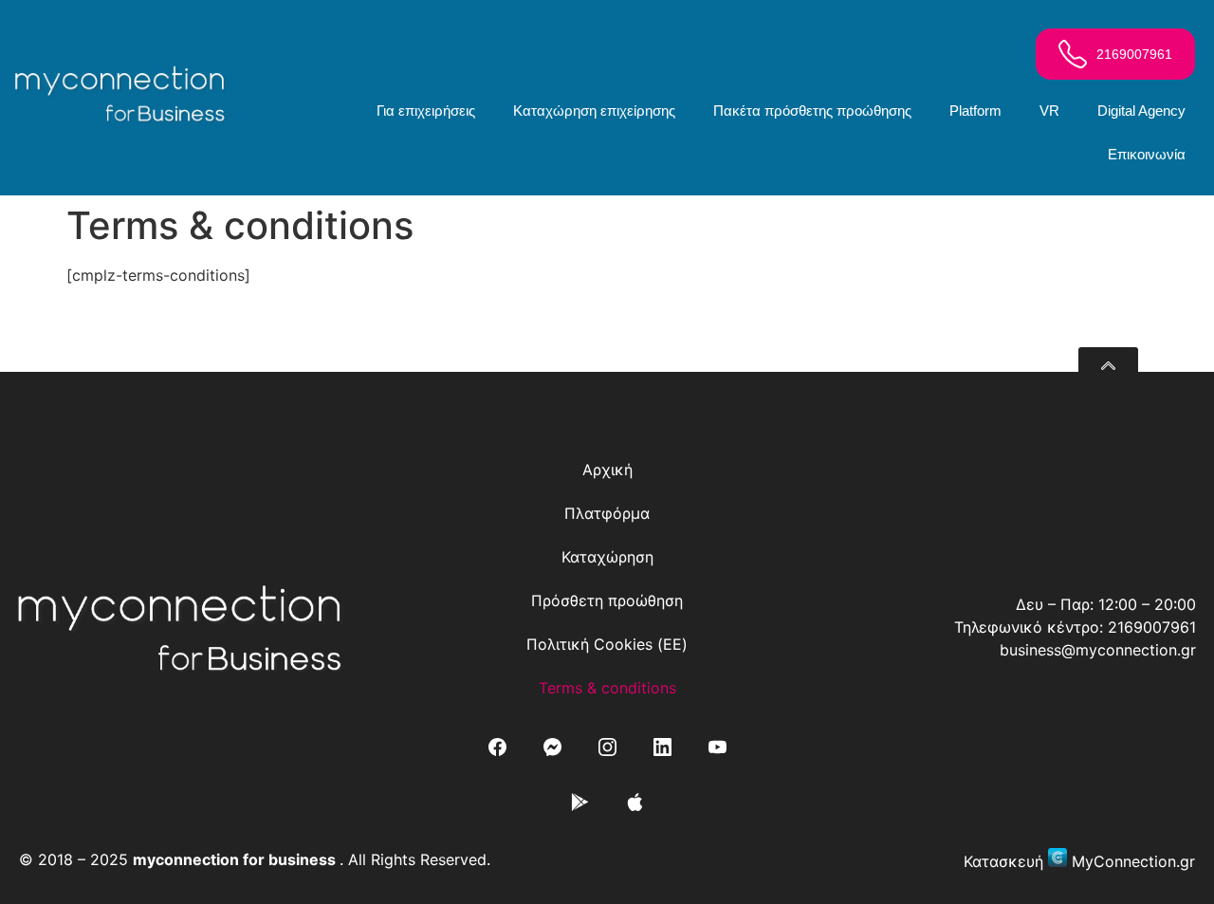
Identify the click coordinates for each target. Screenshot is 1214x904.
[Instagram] (607, 747)
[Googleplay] (579, 802)
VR (1049, 110)
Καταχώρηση (607, 556)
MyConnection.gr (1133, 861)
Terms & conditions (607, 687)
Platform (975, 110)
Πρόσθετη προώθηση (607, 600)
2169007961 (1152, 627)
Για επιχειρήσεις (426, 110)
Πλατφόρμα (607, 513)
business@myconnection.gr (1098, 649)
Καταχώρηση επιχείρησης (594, 110)
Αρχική (607, 469)
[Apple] (634, 802)
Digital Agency (1141, 110)
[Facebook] (497, 747)
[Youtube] (717, 747)
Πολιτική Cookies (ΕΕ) (607, 644)
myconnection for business (234, 859)
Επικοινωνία (1147, 154)
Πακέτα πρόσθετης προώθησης (812, 110)
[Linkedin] (662, 747)
